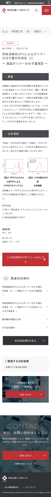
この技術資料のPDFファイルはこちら (25, 259)
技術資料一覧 (17, 31)
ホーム (5, 31)
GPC (28, 31)
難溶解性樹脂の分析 (11, 319)
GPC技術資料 (8, 327)
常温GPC (37, 31)
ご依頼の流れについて (23, 463)
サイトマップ (30, 487)
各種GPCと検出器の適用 (16, 367)
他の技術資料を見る (25, 340)
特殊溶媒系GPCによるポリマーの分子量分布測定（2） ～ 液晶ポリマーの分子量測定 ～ (22, 290)
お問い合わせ (25, 394)
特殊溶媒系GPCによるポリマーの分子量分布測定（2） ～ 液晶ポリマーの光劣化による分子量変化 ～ (22, 307)
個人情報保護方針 (12, 487)
